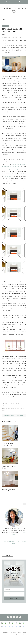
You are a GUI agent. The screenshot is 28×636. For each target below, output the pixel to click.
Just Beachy (7, 176)
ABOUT (4, 541)
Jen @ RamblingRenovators (10, 37)
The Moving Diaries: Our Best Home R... (8, 490)
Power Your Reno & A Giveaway (9, 467)
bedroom (5, 25)
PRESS (17, 541)
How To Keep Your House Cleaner (8, 444)
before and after (15, 408)
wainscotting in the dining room (11, 169)
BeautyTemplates (11, 634)
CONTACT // (11, 541)
